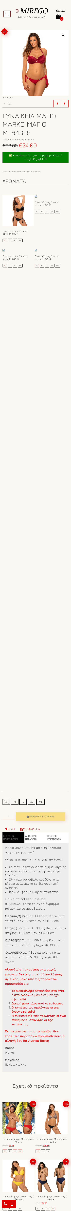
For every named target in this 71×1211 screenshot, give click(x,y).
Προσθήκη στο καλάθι (41, 816)
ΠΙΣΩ (8, 103)
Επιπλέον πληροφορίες (10, 838)
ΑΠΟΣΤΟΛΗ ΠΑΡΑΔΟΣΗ (31, 838)
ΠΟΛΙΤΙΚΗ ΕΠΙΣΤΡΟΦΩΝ (54, 838)
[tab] (13, 837)
